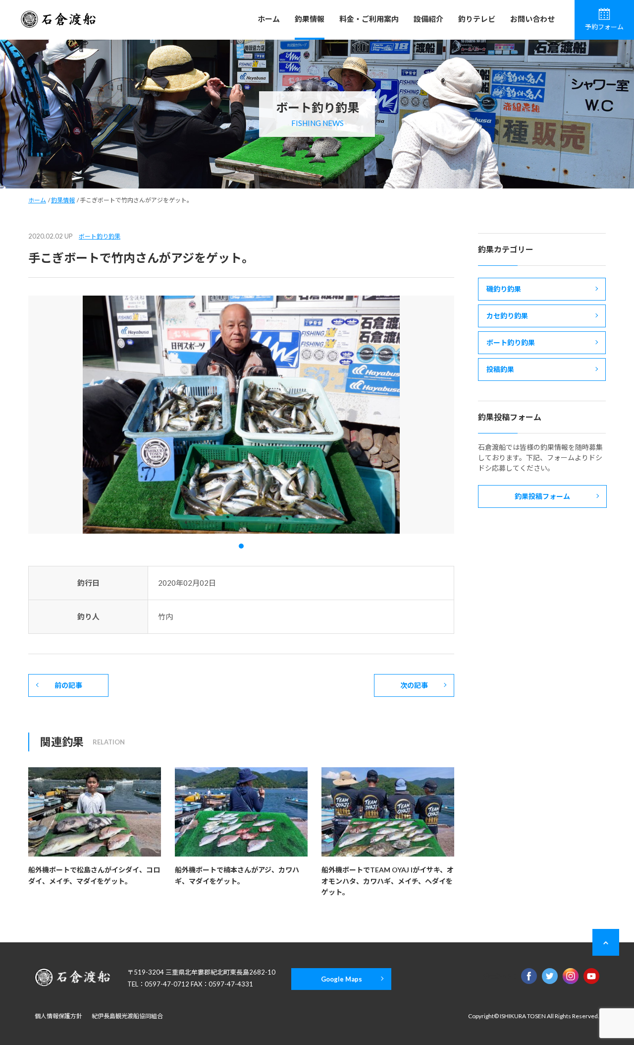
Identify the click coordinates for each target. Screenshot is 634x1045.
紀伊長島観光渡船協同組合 (127, 1016)
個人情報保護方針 (58, 1016)
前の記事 (68, 685)
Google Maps (341, 979)
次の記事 (414, 685)
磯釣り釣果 (503, 289)
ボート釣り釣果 (99, 236)
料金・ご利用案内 (369, 18)
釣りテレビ (476, 18)
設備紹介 (428, 18)
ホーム (269, 18)
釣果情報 (309, 18)
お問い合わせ (532, 18)
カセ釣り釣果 (507, 315)
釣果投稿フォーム (542, 496)
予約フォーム (604, 27)
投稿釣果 (500, 369)
